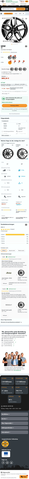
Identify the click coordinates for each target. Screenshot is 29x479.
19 (18, 62)
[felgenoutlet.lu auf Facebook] (3, 462)
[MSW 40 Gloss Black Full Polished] (14, 57)
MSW (20, 13)
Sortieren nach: (4, 248)
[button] (14, 121)
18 (14, 62)
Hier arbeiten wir (17, 370)
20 (23, 62)
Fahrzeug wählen (8, 13)
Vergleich (13, 4)
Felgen (16, 13)
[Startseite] (1, 13)
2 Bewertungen (13, 52)
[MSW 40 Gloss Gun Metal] (10, 57)
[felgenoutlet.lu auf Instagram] (7, 462)
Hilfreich (5, 283)
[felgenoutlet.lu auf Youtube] (11, 462)
